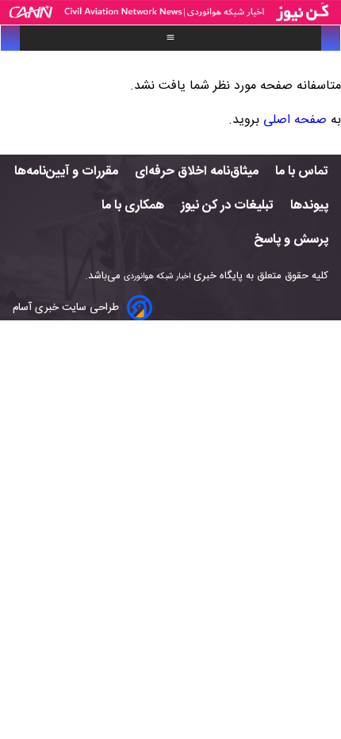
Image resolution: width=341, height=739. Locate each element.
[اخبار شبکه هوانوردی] (170, 12)
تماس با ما (301, 171)
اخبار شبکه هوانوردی (157, 276)
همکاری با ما (133, 205)
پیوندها (309, 205)
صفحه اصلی (295, 120)
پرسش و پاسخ (291, 240)
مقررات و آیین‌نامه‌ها (66, 171)
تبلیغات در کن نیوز (227, 205)
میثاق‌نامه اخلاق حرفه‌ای (197, 171)
